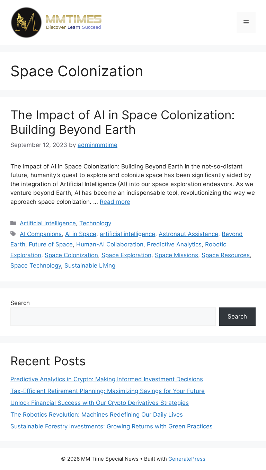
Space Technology (35, 265)
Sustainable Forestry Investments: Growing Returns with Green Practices (111, 426)
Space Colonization (71, 255)
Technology (95, 223)
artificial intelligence (127, 233)
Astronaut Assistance (188, 233)
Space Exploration (126, 255)
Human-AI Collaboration (109, 244)
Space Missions (176, 255)
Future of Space (51, 244)
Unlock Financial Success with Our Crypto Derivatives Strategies (99, 402)
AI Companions (41, 233)
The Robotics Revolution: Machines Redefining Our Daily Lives (96, 414)
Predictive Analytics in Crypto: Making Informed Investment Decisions (106, 379)
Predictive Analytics (174, 244)
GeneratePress (186, 458)
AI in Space (80, 233)
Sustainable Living (89, 265)
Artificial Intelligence (48, 223)
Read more (115, 201)
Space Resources (226, 255)
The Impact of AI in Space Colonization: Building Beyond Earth (122, 122)
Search (20, 302)
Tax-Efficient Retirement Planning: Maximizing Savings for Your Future (107, 391)
